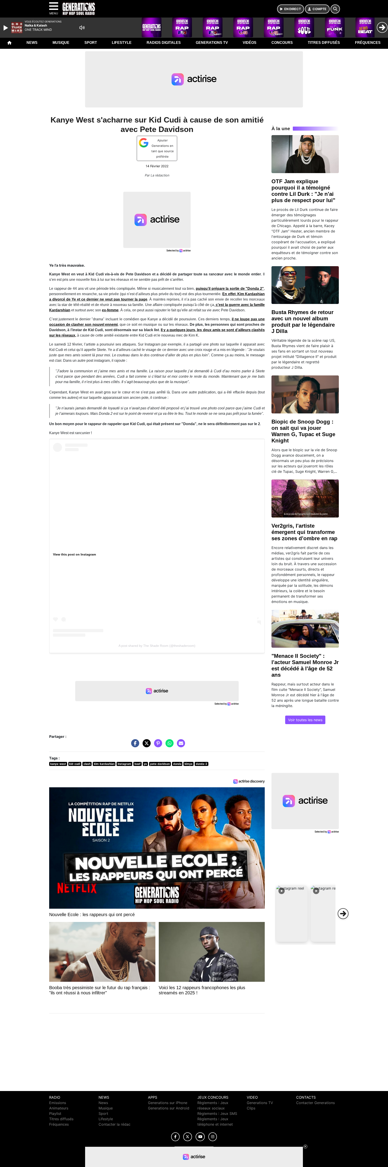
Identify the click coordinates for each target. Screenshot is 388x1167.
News (31, 43)
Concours (282, 43)
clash (87, 763)
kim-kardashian (104, 763)
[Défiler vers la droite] (343, 913)
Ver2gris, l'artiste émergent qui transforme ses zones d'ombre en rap (304, 532)
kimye (188, 763)
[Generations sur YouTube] (200, 1136)
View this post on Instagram (74, 554)
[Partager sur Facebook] (134, 745)
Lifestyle (122, 43)
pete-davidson (160, 763)
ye (145, 763)
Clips (251, 1108)
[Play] (6, 28)
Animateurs (58, 1108)
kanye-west (58, 763)
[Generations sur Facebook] (175, 1136)
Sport (90, 43)
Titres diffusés (324, 43)
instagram (124, 763)
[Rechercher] (335, 8)
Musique (61, 43)
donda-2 (201, 763)
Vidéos (249, 43)
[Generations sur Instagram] (212, 1136)
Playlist (55, 1113)
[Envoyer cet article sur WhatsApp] (168, 745)
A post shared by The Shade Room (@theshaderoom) (157, 645)
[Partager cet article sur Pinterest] (157, 745)
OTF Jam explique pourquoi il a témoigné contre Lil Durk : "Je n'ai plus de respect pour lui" (303, 190)
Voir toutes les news (305, 720)
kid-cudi (74, 763)
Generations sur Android (168, 1108)
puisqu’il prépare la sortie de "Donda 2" (230, 288)
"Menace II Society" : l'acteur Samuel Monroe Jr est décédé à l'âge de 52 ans (305, 665)
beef (137, 763)
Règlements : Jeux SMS (217, 1113)
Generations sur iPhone (167, 1102)
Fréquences (368, 43)
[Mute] (82, 27)
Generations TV (212, 43)
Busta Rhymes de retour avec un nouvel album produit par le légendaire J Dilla (303, 321)
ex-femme (110, 310)
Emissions (57, 1102)
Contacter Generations (315, 1102)
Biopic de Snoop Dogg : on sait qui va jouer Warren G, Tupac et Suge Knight (303, 431)
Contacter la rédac (114, 1124)
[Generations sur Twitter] (187, 1136)
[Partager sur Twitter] (145, 745)
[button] (292, 914)
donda (177, 763)
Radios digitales (164, 43)
